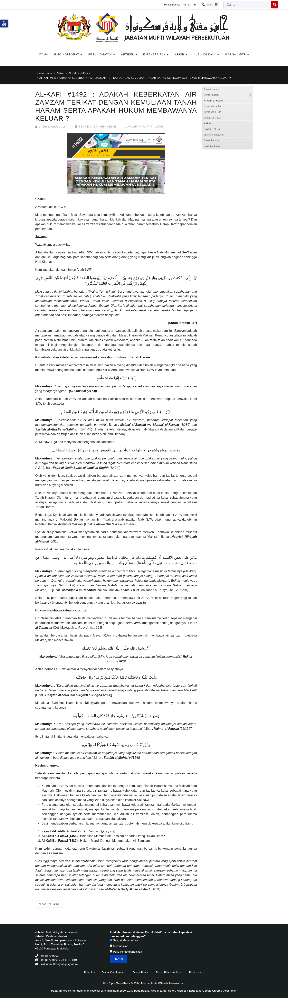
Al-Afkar (208, 123)
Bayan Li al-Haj (212, 129)
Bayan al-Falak (212, 146)
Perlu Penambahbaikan (127, 951)
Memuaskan (120, 946)
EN (189, 4)
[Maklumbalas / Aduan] (210, 4)
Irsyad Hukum (211, 95)
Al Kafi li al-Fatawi (49, 904)
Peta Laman (196, 972)
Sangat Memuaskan (125, 940)
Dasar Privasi (141, 972)
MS (185, 4)
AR (194, 4)
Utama (43, 54)
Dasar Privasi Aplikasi (169, 972)
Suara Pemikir (211, 140)
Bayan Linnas (211, 89)
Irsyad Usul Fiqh (212, 112)
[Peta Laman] (216, 4)
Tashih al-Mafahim (214, 134)
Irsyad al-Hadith (212, 106)
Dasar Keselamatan (114, 972)
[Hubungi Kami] (204, 4)
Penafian (89, 972)
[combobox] (247, 4)
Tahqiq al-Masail (213, 117)
